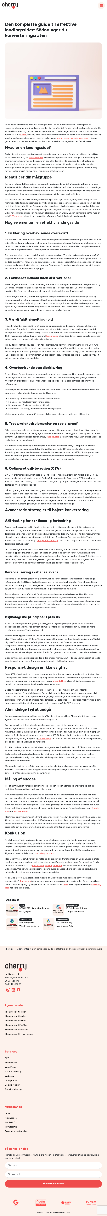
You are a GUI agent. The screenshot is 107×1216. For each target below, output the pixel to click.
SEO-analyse (44, 738)
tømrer (48, 865)
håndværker (38, 865)
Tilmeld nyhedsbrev (53, 1183)
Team (7, 1113)
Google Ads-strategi (47, 540)
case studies (52, 436)
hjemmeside (52, 336)
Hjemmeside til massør (16, 1029)
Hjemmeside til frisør (15, 1011)
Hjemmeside (11, 1062)
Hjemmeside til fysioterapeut (19, 1034)
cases (65, 884)
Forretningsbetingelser (16, 1131)
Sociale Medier (12, 1084)
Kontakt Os (11, 1122)
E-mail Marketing (13, 1089)
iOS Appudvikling (13, 1071)
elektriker (57, 865)
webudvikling (59, 681)
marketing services (44, 853)
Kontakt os (25, 881)
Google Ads (11, 1080)
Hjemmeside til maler (15, 1016)
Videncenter (23, 949)
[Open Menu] (101, 5)
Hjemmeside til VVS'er (16, 1025)
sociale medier (36, 157)
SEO (7, 1058)
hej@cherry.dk (12, 974)
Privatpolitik (11, 1126)
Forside (10, 949)
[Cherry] (17, 965)
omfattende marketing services (72, 138)
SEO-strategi (16, 216)
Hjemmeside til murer (15, 1020)
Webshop (9, 1076)
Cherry (23, 134)
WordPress (10, 1067)
